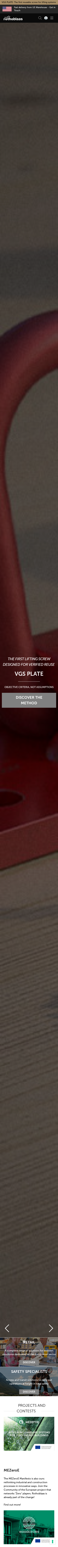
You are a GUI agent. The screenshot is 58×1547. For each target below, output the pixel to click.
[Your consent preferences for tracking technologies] (53, 1542)
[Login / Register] (46, 18)
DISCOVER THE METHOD (29, 700)
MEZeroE (11, 1470)
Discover (29, 1362)
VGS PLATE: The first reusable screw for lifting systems (29, 2)
